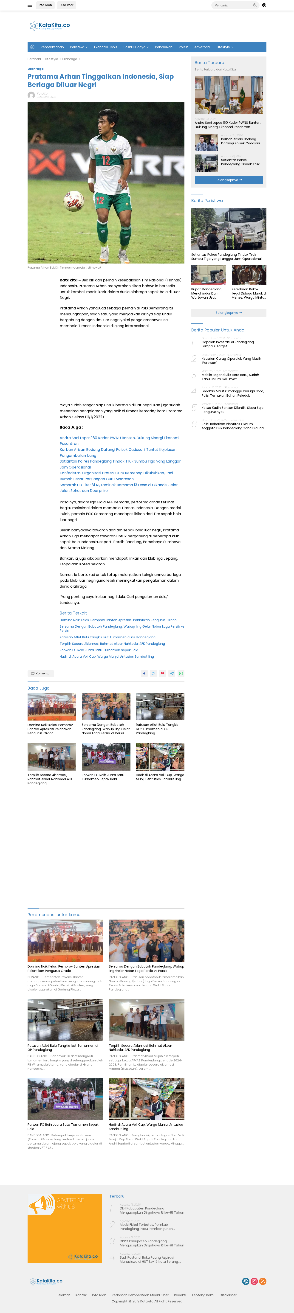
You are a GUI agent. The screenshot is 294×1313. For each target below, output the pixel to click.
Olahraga (36, 69)
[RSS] (262, 1282)
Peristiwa (77, 47)
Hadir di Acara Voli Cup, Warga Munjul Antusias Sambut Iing (107, 656)
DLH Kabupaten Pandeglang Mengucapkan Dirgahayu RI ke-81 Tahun (152, 1210)
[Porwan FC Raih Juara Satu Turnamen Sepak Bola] (106, 757)
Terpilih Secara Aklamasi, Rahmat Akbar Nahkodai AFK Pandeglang (112, 644)
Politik (183, 47)
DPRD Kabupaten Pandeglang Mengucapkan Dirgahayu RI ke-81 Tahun (152, 1243)
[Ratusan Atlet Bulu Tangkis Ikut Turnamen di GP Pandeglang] (160, 707)
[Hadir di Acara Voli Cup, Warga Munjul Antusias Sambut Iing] (160, 757)
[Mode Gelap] (264, 5)
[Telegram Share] (171, 673)
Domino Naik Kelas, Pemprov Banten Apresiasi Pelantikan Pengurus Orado (118, 620)
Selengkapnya (227, 179)
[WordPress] (245, 1282)
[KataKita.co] (53, 26)
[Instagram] (254, 1282)
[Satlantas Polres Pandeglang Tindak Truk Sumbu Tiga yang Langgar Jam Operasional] (206, 163)
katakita (42, 93)
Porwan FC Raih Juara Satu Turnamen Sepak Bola (99, 650)
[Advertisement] (182, 25)
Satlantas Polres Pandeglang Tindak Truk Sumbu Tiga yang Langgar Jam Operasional (241, 162)
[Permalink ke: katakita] (31, 95)
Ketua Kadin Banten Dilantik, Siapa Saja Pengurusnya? (232, 409)
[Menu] (31, 5)
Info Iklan (45, 5)
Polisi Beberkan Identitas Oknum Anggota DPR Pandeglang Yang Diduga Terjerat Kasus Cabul (233, 426)
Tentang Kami (203, 1295)
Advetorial (202, 47)
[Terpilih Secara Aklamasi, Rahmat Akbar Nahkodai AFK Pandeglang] (52, 757)
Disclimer (67, 5)
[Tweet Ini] (153, 673)
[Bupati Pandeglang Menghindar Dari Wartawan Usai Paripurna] (208, 275)
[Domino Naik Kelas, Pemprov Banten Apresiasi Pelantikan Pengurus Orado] (52, 707)
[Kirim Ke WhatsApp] (181, 673)
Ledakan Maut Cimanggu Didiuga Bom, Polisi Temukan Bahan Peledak (233, 393)
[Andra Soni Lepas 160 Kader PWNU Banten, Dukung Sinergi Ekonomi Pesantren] (229, 95)
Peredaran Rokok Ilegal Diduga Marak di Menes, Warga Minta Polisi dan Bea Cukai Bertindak (249, 293)
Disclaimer (228, 1295)
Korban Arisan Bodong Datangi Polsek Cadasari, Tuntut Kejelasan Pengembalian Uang (240, 141)
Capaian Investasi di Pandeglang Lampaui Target (228, 344)
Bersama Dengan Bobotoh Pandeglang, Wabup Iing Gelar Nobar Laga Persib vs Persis (122, 628)
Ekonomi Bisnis (105, 47)
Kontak (81, 1295)
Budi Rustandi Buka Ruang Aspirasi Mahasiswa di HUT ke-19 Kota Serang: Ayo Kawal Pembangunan (149, 1259)
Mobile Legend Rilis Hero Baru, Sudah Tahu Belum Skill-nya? (230, 377)
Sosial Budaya (134, 47)
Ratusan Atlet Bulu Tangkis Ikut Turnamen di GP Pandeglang (107, 637)
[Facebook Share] (144, 673)
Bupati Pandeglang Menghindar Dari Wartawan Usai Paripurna (206, 293)
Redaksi (180, 1295)
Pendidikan (163, 47)
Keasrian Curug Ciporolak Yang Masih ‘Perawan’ (231, 360)
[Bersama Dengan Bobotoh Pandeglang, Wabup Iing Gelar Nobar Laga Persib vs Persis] (106, 707)
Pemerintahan (52, 47)
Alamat (64, 1295)
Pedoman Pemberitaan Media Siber (140, 1295)
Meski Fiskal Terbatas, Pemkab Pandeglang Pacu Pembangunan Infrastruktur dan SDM (146, 1227)
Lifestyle (223, 47)
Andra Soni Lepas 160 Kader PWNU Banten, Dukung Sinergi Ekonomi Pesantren (228, 125)
